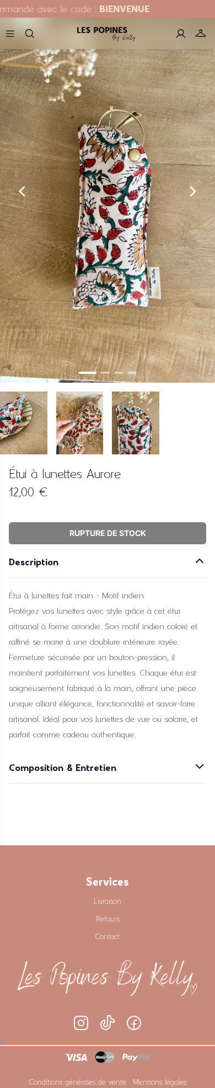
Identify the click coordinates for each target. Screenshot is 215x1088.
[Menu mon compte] (181, 34)
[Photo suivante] (193, 191)
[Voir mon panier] (201, 34)
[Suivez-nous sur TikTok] (107, 1023)
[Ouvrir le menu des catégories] (10, 34)
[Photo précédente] (22, 191)
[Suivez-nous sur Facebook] (134, 1023)
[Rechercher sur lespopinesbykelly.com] (30, 34)
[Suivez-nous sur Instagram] (81, 1023)
